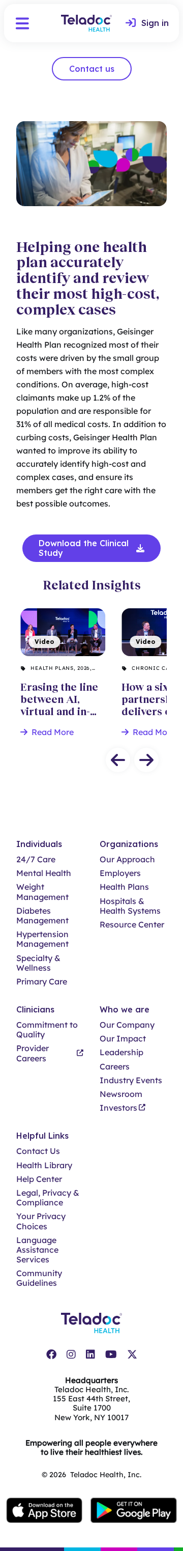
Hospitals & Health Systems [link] (130, 906)
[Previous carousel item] (118, 760)
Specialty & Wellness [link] (38, 963)
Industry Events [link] (131, 1080)
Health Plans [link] (124, 887)
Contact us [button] (91, 69)
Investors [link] (118, 1108)
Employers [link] (120, 873)
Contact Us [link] (38, 1151)
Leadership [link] (121, 1052)
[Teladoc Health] (86, 23)
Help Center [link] (39, 1179)
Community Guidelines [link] (39, 1278)
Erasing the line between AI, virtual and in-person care (57, 628)
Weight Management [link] (42, 891)
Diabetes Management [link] (42, 915)
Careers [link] (115, 1066)
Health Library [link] (44, 1165)
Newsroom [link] (121, 1094)
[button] (22, 23)
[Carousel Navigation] (91, 760)
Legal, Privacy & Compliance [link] (47, 1197)
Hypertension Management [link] (42, 939)
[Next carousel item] (146, 760)
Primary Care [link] (41, 981)
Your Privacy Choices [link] (41, 1221)
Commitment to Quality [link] (47, 1029)
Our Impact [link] (123, 1039)
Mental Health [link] (43, 873)
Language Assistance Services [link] (37, 1249)
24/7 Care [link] (35, 859)
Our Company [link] (127, 1025)
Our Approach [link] (127, 859)
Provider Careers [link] (32, 1053)
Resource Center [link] (132, 924)
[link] (147, 23)
